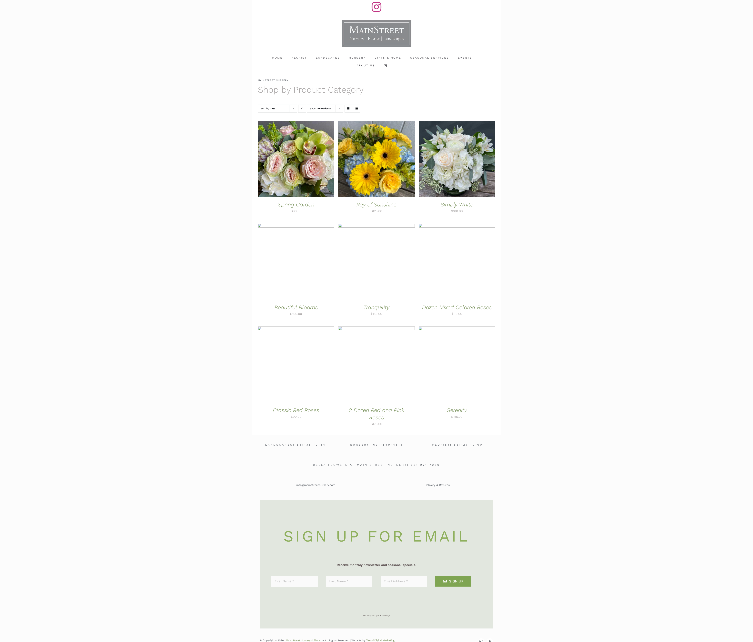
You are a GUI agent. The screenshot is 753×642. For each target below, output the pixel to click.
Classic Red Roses (296, 410)
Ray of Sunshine (376, 204)
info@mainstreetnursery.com (315, 484)
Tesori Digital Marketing (380, 640)
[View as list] (356, 108)
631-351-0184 (311, 444)
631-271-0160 (468, 444)
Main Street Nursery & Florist (304, 640)
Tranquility (376, 307)
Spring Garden (296, 204)
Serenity (457, 410)
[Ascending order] (302, 109)
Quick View (309, 159)
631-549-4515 (388, 444)
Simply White (456, 204)
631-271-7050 (425, 464)
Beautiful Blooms (296, 307)
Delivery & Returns (437, 484)
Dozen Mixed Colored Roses (457, 307)
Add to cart (284, 159)
